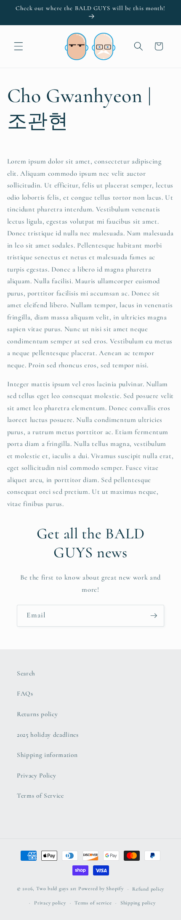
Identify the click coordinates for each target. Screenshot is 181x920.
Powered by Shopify (101, 889)
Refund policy (148, 889)
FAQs (25, 693)
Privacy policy (50, 903)
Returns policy (37, 714)
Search (26, 673)
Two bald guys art (56, 889)
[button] (18, 46)
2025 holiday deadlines (48, 734)
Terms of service (93, 903)
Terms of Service (40, 795)
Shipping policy (138, 903)
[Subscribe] (154, 616)
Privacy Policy (36, 775)
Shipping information (47, 755)
